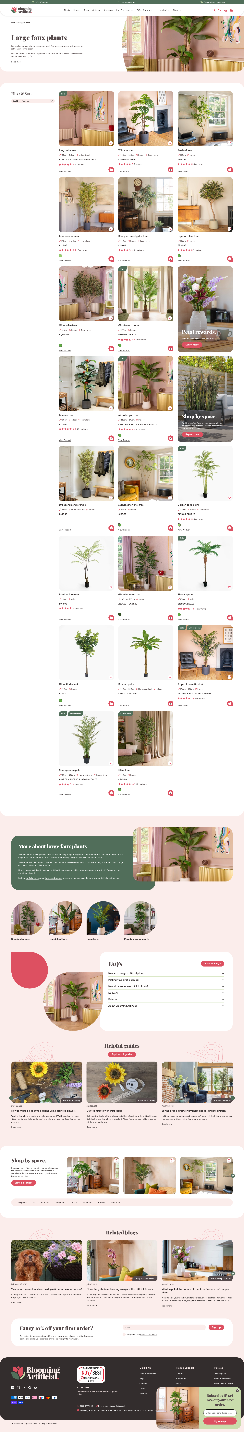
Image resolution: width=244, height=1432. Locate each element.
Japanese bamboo (69, 236)
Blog (142, 1378)
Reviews (143, 1393)
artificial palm (32, 878)
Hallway (101, 1202)
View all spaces (23, 1182)
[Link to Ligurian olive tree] (205, 204)
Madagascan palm (70, 770)
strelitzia (50, 854)
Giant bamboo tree (129, 594)
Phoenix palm (185, 594)
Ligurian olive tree (188, 236)
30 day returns (128, 2)
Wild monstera (126, 150)
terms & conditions (148, 1334)
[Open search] (214, 10)
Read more (16, 61)
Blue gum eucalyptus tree (133, 236)
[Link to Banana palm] (145, 652)
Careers (143, 1383)
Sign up (216, 1327)
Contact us (181, 1378)
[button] (11, 1098)
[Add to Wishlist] (111, 143)
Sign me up (220, 1421)
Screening (108, 10)
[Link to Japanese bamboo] (86, 204)
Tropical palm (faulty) (190, 684)
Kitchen (74, 1202)
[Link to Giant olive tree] (86, 293)
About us (177, 10)
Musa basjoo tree (128, 415)
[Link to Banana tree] (86, 383)
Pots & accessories (124, 10)
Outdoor (96, 10)
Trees (86, 10)
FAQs (178, 1383)
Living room (60, 1202)
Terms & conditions (222, 1378)
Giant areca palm (128, 325)
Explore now (192, 434)
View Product (65, 171)
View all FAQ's (212, 963)
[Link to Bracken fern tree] (86, 563)
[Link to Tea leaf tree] (205, 118)
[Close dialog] (237, 1390)
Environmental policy (223, 1383)
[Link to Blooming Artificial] (21, 10)
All (34, 1202)
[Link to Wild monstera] (145, 118)
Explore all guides (122, 1054)
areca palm (38, 854)
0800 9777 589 (86, 1406)
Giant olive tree (68, 325)
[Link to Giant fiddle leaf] (86, 652)
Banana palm (126, 684)
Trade (142, 1388)
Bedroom (45, 1202)
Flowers (76, 10)
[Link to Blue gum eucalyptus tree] (145, 204)
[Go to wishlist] (219, 10)
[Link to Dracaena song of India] (86, 473)
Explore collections (148, 1373)
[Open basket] (231, 10)
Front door (115, 1202)
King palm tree (67, 150)
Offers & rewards (144, 10)
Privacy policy (220, 1373)
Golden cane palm (188, 504)
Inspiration (164, 10)
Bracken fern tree (69, 594)
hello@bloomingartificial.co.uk (111, 1406)
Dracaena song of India (72, 504)
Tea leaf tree (185, 150)
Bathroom (87, 1202)
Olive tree (124, 770)
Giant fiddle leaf (68, 684)
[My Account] (225, 10)
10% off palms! (41, 2)
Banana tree (66, 415)
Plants (67, 10)
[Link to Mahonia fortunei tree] (145, 473)
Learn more (192, 344)
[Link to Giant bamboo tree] (145, 563)
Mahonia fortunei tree (131, 504)
